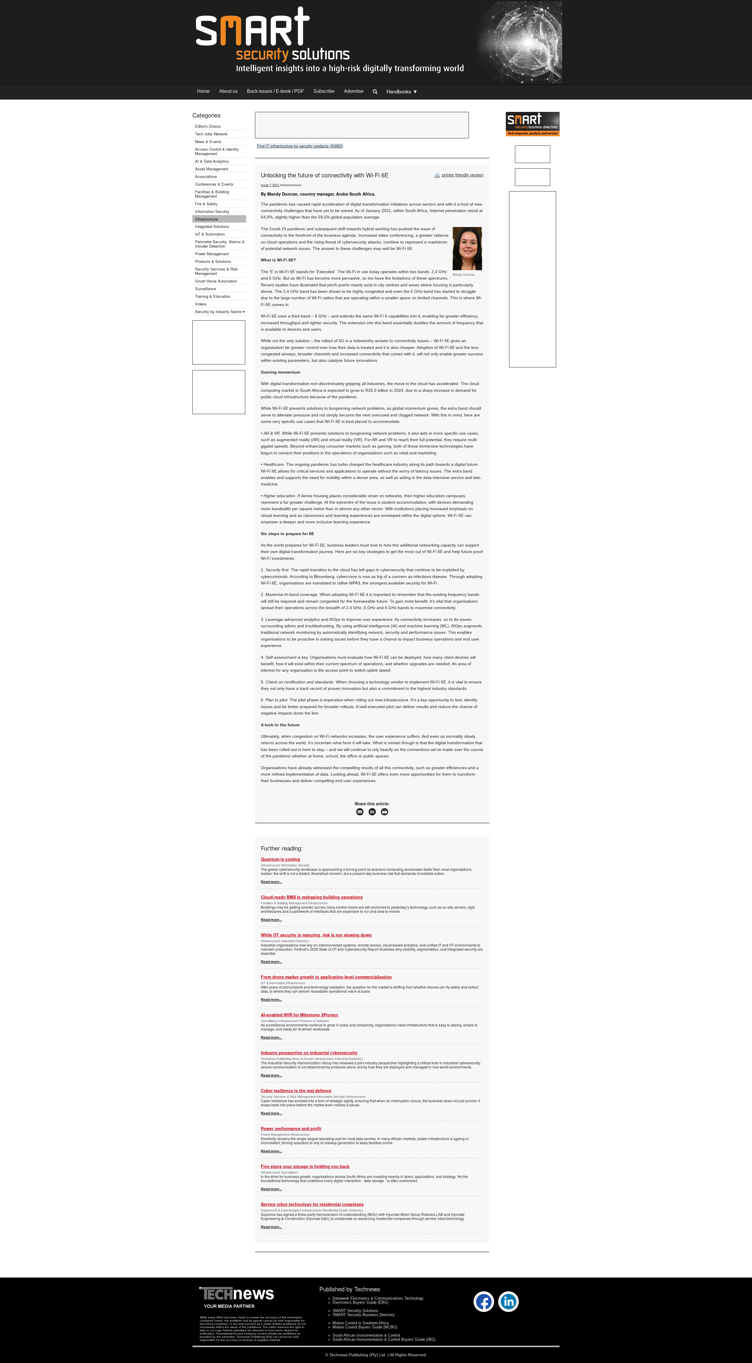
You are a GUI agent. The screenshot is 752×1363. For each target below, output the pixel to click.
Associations (206, 176)
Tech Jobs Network (211, 134)
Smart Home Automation (216, 281)
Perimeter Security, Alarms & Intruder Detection (220, 244)
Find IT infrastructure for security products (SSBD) (300, 146)
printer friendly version (462, 175)
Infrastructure (206, 219)
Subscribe (324, 91)
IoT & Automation (210, 234)
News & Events (208, 141)
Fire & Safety (206, 203)
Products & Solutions (213, 261)
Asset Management (211, 169)
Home (203, 91)
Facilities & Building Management (212, 194)
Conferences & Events (214, 184)
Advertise (354, 91)
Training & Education (212, 296)
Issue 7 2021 (270, 185)
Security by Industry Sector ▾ (220, 311)
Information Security (212, 211)
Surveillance (205, 288)
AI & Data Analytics (212, 161)
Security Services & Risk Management (216, 271)
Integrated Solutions (212, 226)
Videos (201, 304)
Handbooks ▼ (402, 91)
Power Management (212, 253)
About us (228, 91)
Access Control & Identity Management (217, 151)
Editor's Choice (208, 126)
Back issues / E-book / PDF (275, 91)
